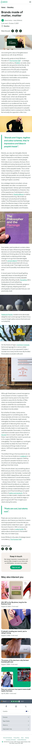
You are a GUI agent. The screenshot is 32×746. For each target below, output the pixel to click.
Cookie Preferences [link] (21, 739)
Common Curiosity (23, 345)
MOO (18, 63)
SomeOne (23, 280)
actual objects (12, 261)
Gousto (3, 435)
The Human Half (14, 61)
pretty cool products (15, 493)
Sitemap (27, 737)
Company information (11, 739)
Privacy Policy (16, 737)
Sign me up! (16, 567)
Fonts (22, 737)
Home (3, 7)
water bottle (19, 529)
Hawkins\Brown (19, 194)
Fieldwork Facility (7, 314)
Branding (10, 7)
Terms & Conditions (7, 737)
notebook (23, 456)
